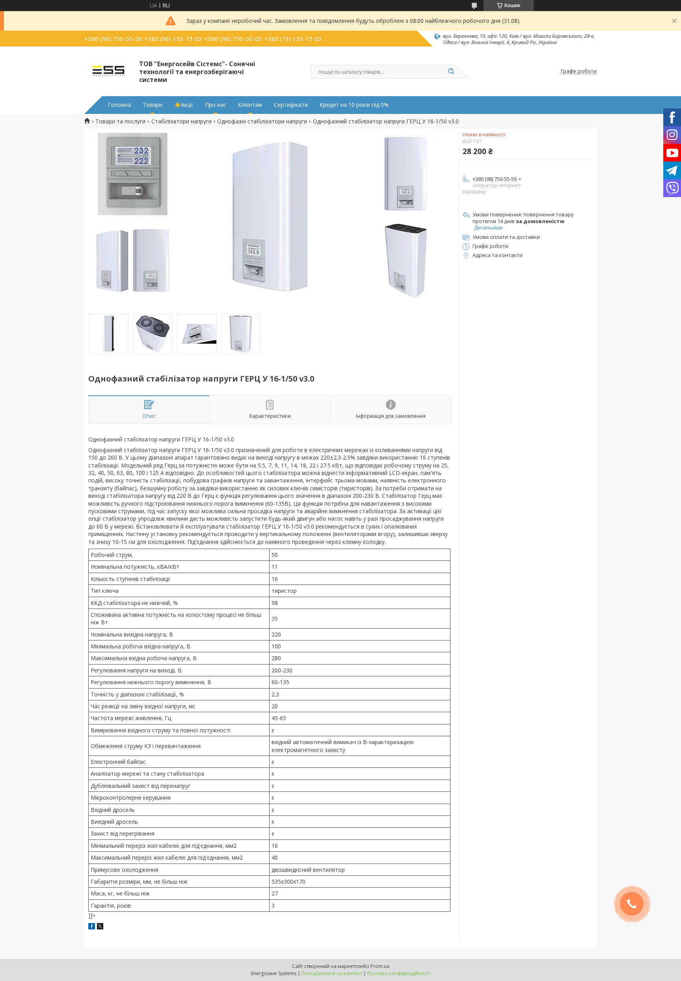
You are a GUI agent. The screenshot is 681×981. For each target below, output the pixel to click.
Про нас (215, 105)
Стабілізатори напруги (181, 121)
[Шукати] (451, 72)
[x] (100, 927)
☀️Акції (183, 105)
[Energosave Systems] (108, 71)
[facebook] (91, 927)
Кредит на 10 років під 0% (354, 105)
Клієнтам (250, 105)
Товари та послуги (120, 121)
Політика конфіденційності (398, 973)
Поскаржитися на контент (331, 973)
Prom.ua (379, 966)
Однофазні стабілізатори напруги (262, 121)
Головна (119, 105)
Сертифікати (291, 105)
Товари (152, 105)
